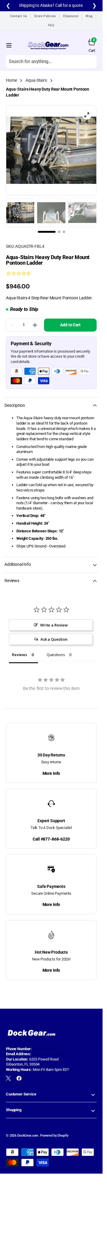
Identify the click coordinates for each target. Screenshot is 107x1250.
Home (11, 80)
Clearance (70, 16)
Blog (89, 16)
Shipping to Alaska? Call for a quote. (51, 5)
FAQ (51, 25)
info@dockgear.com (48, 1054)
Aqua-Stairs (36, 80)
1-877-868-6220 (46, 1049)
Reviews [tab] (19, 654)
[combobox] (51, 61)
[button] (8, 45)
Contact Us (18, 16)
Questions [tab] (56, 654)
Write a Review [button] (54, 625)
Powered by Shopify (54, 1135)
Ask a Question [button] (53, 639)
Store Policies (45, 16)
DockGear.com (27, 1135)
